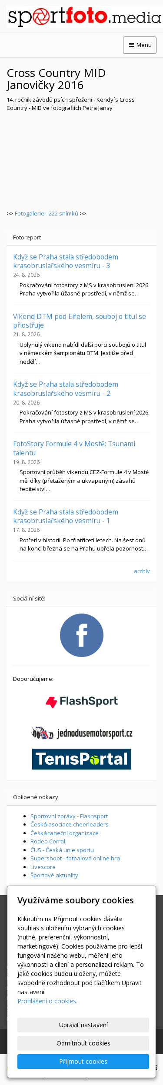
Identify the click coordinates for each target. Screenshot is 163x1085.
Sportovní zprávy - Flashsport (69, 816)
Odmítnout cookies (83, 1043)
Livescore (43, 867)
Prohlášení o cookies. (47, 1001)
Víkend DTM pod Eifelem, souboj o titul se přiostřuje (79, 321)
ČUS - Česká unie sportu (62, 850)
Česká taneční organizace (64, 833)
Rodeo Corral (47, 841)
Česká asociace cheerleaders (69, 824)
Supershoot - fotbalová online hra (75, 858)
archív (142, 571)
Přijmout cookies (83, 1061)
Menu (143, 45)
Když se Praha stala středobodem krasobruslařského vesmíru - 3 (65, 261)
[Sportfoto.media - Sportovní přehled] (81, 17)
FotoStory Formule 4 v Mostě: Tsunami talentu (74, 448)
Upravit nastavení (83, 1025)
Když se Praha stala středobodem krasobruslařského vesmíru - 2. (65, 388)
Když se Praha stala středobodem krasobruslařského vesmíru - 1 (65, 516)
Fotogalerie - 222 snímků (46, 213)
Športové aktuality (54, 875)
